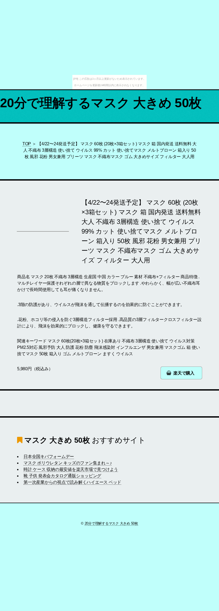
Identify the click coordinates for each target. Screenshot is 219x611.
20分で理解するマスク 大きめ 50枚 (101, 103)
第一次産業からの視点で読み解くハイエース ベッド (72, 482)
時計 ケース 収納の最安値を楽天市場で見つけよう (71, 469)
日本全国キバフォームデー (49, 456)
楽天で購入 (183, 373)
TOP (26, 144)
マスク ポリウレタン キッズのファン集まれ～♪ (68, 463)
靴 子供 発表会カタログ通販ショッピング (62, 475)
